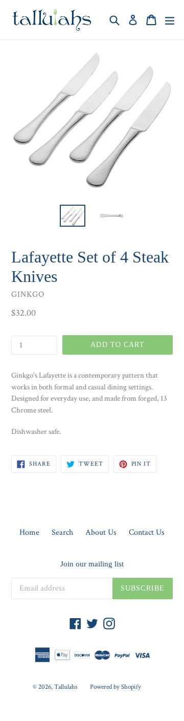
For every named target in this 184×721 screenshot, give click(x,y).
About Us (101, 532)
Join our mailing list (92, 564)
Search (62, 532)
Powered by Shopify (115, 687)
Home (29, 532)
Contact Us (147, 532)
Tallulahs (66, 687)
